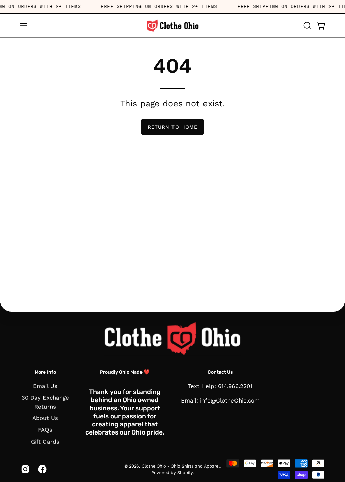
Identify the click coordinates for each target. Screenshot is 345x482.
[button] (306, 25)
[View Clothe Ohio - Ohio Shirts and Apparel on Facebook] (41, 469)
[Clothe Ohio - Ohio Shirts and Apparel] (172, 25)
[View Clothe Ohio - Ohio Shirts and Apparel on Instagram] (24, 469)
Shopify (185, 472)
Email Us (45, 386)
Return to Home (172, 127)
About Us (45, 418)
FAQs (45, 429)
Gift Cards (45, 441)
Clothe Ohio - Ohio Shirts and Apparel (181, 465)
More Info (45, 372)
